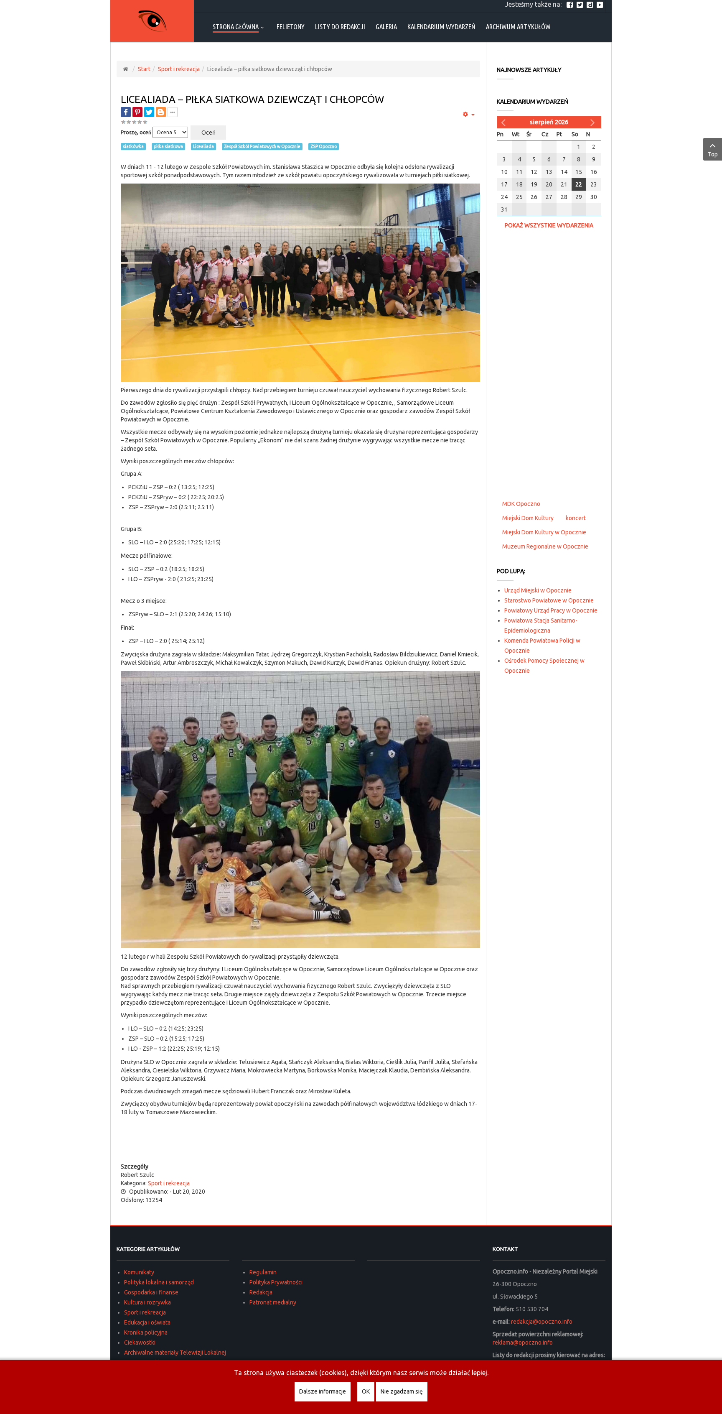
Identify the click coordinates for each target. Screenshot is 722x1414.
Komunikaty (139, 1272)
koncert (576, 518)
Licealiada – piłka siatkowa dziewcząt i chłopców (252, 99)
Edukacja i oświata (147, 1322)
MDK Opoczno (521, 503)
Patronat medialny (272, 1302)
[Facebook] (571, 4)
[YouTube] (601, 4)
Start (144, 69)
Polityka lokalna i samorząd (159, 1282)
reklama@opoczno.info (523, 1342)
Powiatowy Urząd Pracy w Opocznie (550, 610)
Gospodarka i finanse (151, 1292)
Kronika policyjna (146, 1332)
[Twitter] (581, 4)
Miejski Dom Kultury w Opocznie (544, 532)
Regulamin (263, 1272)
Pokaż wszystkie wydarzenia (549, 225)
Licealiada (203, 146)
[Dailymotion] (591, 4)
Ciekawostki (139, 1342)
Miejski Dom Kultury (528, 518)
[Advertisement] (300, 1145)
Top (713, 154)
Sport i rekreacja (179, 69)
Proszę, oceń (136, 132)
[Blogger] (161, 112)
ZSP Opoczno (323, 146)
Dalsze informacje (322, 1391)
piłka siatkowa (168, 146)
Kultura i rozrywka (147, 1302)
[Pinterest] (137, 112)
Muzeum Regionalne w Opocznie (545, 546)
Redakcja (260, 1292)
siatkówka (133, 146)
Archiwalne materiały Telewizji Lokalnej (175, 1352)
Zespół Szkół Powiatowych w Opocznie (262, 146)
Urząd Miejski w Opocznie (538, 590)
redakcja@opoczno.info (541, 1321)
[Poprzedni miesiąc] (504, 122)
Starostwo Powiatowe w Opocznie (549, 600)
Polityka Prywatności (276, 1282)
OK (366, 1391)
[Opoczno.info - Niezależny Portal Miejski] (152, 21)
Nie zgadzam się (402, 1391)
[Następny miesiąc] (593, 122)
